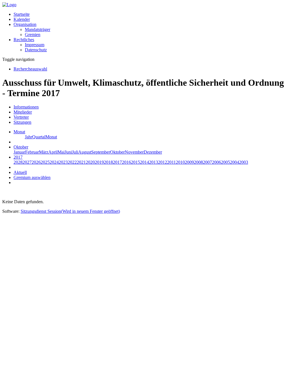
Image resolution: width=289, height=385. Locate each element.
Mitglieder (23, 112)
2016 (126, 162)
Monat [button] (19, 131)
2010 (180, 162)
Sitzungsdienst (70, 211)
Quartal (38, 136)
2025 (45, 162)
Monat (51, 136)
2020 (90, 162)
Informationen (26, 107)
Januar (19, 152)
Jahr (28, 136)
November (134, 152)
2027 (27, 162)
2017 (117, 162)
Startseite (22, 14)
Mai (61, 152)
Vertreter (21, 117)
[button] (25, 24)
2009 (189, 162)
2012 (162, 162)
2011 (171, 162)
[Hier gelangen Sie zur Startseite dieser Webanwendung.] (9, 4)
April (53, 152)
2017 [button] (18, 157)
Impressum (34, 44)
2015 (135, 162)
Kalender (22, 19)
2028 (18, 162)
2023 (63, 162)
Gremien (32, 34)
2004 (234, 162)
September (100, 152)
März (43, 152)
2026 (36, 162)
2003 (243, 162)
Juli (75, 152)
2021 (81, 162)
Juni (68, 152)
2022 (72, 162)
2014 (144, 162)
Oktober (117, 152)
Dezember (153, 152)
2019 (99, 162)
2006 (216, 162)
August (84, 152)
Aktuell (20, 172)
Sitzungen (22, 122)
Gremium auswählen (32, 177)
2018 (108, 162)
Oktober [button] (21, 147)
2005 (225, 162)
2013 (153, 162)
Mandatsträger (37, 29)
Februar (32, 152)
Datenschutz (36, 49)
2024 (54, 162)
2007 (207, 162)
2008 (198, 162)
